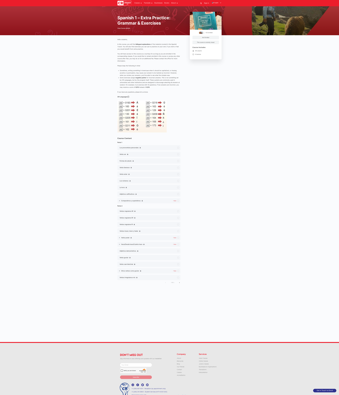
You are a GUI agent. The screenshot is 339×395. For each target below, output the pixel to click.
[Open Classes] (141, 3)
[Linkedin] (147, 385)
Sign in (206, 3)
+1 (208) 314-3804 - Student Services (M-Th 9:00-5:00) (149, 392)
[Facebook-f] (137, 385)
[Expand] (119, 201)
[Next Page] (179, 282)
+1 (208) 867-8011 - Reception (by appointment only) (149, 388)
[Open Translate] (152, 3)
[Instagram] (133, 385)
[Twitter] (142, 385)
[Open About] (177, 3)
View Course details (124, 28)
